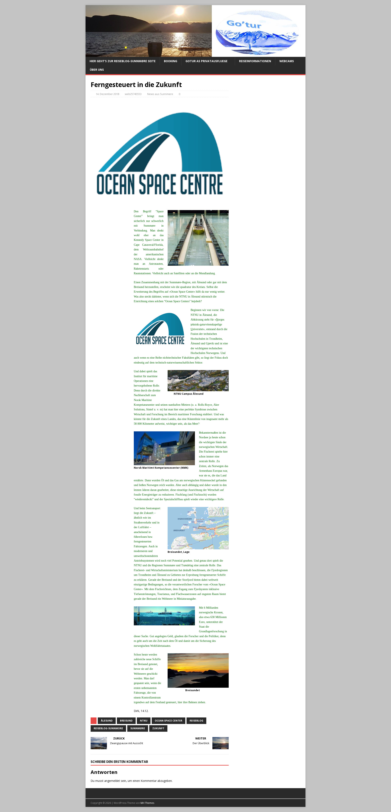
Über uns (97, 70)
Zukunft (158, 728)
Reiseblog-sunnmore (108, 728)
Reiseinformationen (255, 61)
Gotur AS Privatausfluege (206, 61)
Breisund (126, 720)
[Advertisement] (109, 279)
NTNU (143, 720)
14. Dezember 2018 (107, 94)
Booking (170, 61)
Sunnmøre (137, 728)
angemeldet (112, 781)
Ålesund (107, 720)
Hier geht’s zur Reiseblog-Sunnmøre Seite (123, 61)
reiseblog (196, 720)
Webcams (286, 61)
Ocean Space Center (168, 720)
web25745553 (133, 94)
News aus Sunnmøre (160, 94)
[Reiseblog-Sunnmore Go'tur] (194, 54)
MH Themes (147, 803)
